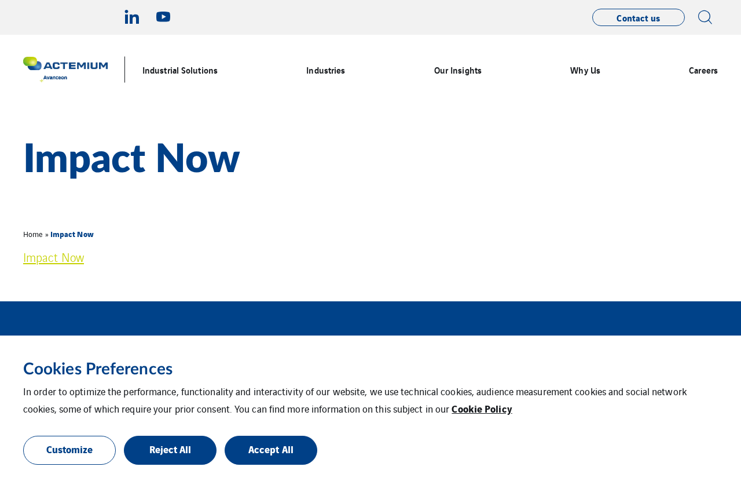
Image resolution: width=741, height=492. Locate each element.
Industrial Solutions (180, 69)
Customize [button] (69, 449)
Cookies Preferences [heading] (98, 369)
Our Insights (458, 69)
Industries (325, 69)
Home (33, 233)
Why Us (585, 69)
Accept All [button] (271, 449)
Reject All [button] (170, 449)
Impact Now (53, 257)
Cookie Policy (482, 408)
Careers (703, 69)
